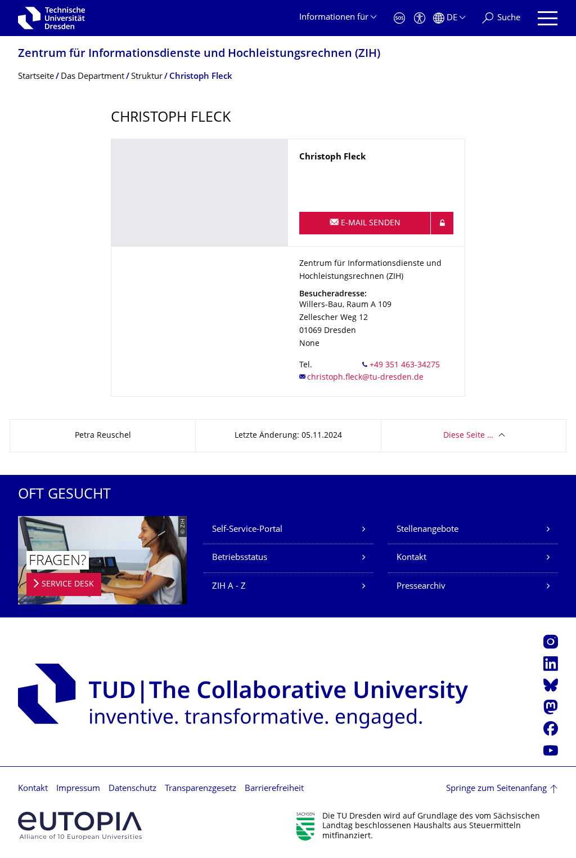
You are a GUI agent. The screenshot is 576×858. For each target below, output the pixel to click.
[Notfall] (399, 18)
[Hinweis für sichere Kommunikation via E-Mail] (442, 223)
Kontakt (411, 558)
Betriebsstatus (239, 558)
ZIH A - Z (229, 587)
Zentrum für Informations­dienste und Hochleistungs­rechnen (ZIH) (199, 54)
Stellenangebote (427, 530)
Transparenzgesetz (200, 789)
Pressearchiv (421, 587)
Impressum (78, 789)
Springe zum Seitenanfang (496, 789)
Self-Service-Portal (247, 530)
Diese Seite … (468, 435)
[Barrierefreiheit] (419, 18)
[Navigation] (547, 18)
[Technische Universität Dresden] (51, 18)
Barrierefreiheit (274, 789)
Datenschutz (132, 789)
